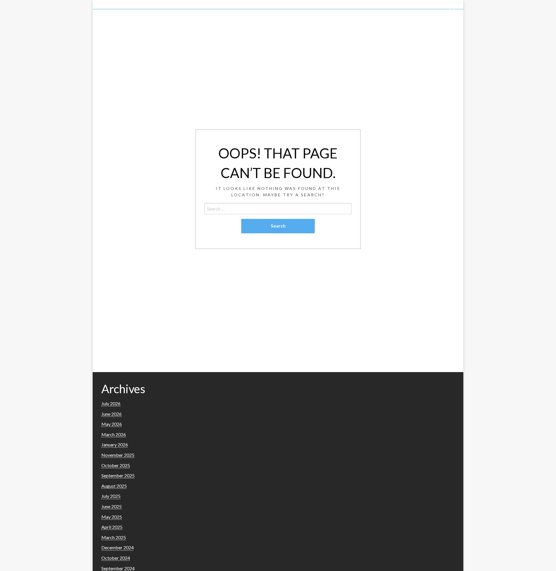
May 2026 (111, 424)
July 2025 (110, 496)
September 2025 (118, 475)
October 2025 (115, 465)
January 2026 (114, 444)
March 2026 (113, 434)
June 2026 (111, 414)
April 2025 (111, 527)
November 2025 (117, 455)
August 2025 (114, 486)
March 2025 (113, 537)
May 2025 (111, 517)
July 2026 (110, 403)
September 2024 (118, 568)
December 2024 (117, 547)
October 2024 (115, 558)
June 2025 (111, 506)
